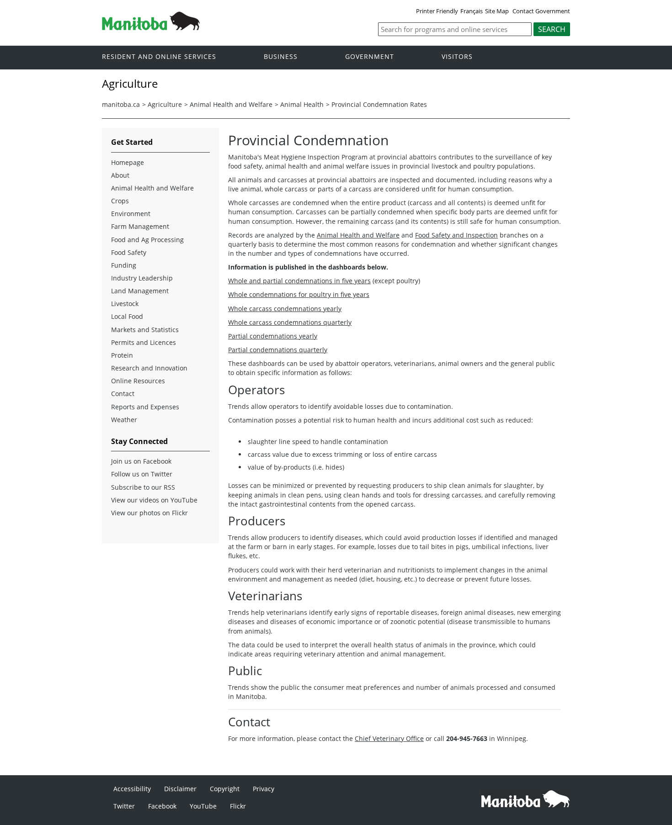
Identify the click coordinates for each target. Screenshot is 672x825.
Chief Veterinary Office (389, 738)
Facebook (162, 806)
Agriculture (165, 104)
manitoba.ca (121, 104)
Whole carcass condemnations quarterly (290, 322)
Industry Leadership (142, 278)
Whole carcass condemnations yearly (284, 308)
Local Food (127, 316)
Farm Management (140, 226)
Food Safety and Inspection (456, 235)
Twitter (124, 806)
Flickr (238, 806)
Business (281, 57)
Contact (122, 393)
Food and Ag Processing (147, 239)
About (120, 175)
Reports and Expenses (145, 406)
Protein (122, 355)
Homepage (127, 162)
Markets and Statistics (145, 329)
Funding (123, 265)
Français (471, 11)
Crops (120, 200)
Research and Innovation (149, 368)
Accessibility (132, 788)
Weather (124, 419)
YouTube (203, 806)
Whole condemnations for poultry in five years (298, 294)
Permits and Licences (143, 342)
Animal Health (302, 104)
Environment (130, 213)
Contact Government (541, 11)
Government (369, 57)
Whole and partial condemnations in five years (299, 280)
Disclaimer (180, 788)
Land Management (140, 290)
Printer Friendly (437, 11)
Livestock (125, 303)
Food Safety (128, 252)
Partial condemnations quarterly (277, 349)
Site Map (497, 11)
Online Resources (138, 380)
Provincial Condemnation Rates (379, 104)
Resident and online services (159, 57)
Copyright (225, 788)
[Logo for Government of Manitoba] (151, 27)
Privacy (263, 788)
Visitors (457, 57)
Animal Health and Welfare (231, 104)
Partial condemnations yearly (272, 336)
